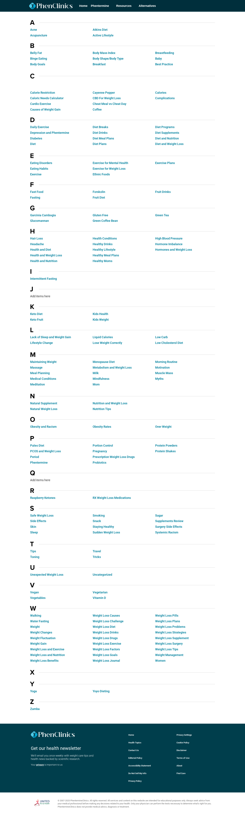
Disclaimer (181, 750)
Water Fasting (39, 621)
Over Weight (163, 426)
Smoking (99, 515)
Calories (160, 92)
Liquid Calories (103, 337)
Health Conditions (105, 238)
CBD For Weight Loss (107, 98)
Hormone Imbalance (168, 244)
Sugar (159, 515)
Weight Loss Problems (170, 626)
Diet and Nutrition (167, 138)
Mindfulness (101, 378)
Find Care (181, 773)
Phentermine (39, 462)
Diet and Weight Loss (169, 144)
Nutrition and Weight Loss (110, 403)
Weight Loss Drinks (105, 632)
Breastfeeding (164, 53)
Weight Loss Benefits (44, 660)
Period (34, 457)
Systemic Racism (166, 532)
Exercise (36, 174)
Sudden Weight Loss (106, 532)
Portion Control (103, 445)
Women (160, 660)
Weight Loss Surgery (169, 643)
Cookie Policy (182, 742)
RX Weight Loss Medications (112, 498)
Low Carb (161, 337)
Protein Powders (166, 445)
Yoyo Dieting (101, 691)
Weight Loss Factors (106, 649)
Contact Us (133, 750)
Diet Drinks (100, 132)
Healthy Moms (102, 261)
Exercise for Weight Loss (109, 168)
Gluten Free (100, 215)
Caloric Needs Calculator (47, 98)
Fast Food (36, 192)
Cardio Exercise (40, 104)
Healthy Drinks (102, 244)
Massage (36, 367)
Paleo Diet (37, 445)
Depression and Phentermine (49, 132)
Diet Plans (99, 144)
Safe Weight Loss (42, 515)
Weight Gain (38, 643)
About (179, 765)
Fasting (35, 197)
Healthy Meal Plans (106, 255)
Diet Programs (164, 127)
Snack (97, 521)
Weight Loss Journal (106, 660)
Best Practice (164, 64)
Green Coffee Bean (105, 220)
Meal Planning (40, 373)
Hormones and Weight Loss (173, 249)
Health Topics (134, 742)
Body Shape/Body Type (108, 58)
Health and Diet (40, 249)
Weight (35, 626)
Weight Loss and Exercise (47, 649)
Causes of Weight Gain (45, 109)
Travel (97, 551)
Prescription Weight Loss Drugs (114, 457)
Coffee (97, 109)
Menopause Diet (104, 362)
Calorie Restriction (42, 92)
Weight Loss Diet (104, 626)
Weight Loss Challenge (108, 621)
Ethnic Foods (101, 174)
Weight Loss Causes (106, 615)
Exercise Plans (165, 163)
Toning (34, 557)
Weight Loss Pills (166, 615)
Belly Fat (36, 53)
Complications (165, 98)
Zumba (35, 709)
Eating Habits (39, 168)
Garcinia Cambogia (43, 215)
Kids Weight (101, 319)
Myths (159, 378)
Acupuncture (38, 35)
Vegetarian (100, 592)
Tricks (97, 557)
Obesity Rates (102, 426)
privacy (40, 764)
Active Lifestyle (103, 35)
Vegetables (38, 598)
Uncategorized (102, 574)
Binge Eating (38, 58)
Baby (158, 58)
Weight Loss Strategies (170, 632)
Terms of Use (183, 758)
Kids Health (100, 314)
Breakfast (99, 64)
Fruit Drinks (163, 192)
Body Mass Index (104, 53)
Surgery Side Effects (168, 526)
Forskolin (99, 192)
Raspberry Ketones (42, 498)
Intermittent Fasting (43, 278)
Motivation (162, 367)
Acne (33, 29)
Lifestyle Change (41, 343)
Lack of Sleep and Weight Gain (50, 337)
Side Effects (38, 521)
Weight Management (169, 655)
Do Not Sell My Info (137, 773)
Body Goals (37, 64)
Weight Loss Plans (167, 621)
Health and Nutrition (43, 261)
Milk (96, 373)
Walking (35, 615)
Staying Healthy (103, 526)
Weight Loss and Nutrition (47, 655)
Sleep (34, 532)
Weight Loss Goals (105, 655)
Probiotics (99, 462)
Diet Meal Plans (103, 138)
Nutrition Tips (102, 409)
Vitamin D (99, 598)
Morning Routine (166, 362)
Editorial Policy (135, 758)
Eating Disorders (41, 163)
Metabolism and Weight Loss (112, 367)
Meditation (37, 384)
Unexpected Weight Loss (46, 574)
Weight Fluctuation (43, 638)
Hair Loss (36, 238)
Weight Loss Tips (166, 649)
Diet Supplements (167, 132)
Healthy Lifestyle (104, 249)
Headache (37, 244)
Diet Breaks (100, 127)
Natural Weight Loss (43, 409)
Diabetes (36, 138)
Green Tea (162, 215)
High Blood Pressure (168, 238)
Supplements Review (169, 521)
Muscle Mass (164, 373)
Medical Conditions (43, 378)
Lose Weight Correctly (107, 343)
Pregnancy (100, 451)
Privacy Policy (135, 781)
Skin (33, 526)
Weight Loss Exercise (107, 643)
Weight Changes (41, 632)
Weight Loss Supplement (172, 638)
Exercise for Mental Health (110, 163)
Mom (96, 384)
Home (131, 735)
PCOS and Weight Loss (45, 451)
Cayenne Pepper (104, 92)
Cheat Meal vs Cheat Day (109, 104)
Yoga (33, 691)
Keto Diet (36, 314)
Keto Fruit (36, 319)
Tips (33, 551)
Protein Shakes (165, 451)
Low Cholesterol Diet (169, 343)
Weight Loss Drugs (105, 638)
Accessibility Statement (139, 765)
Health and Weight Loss (46, 255)
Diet (33, 144)
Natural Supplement (43, 403)
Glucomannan (39, 220)
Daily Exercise (39, 127)
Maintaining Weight (43, 362)
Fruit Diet (99, 197)
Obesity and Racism (43, 426)
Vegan (34, 592)
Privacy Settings (184, 735)
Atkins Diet (100, 29)
